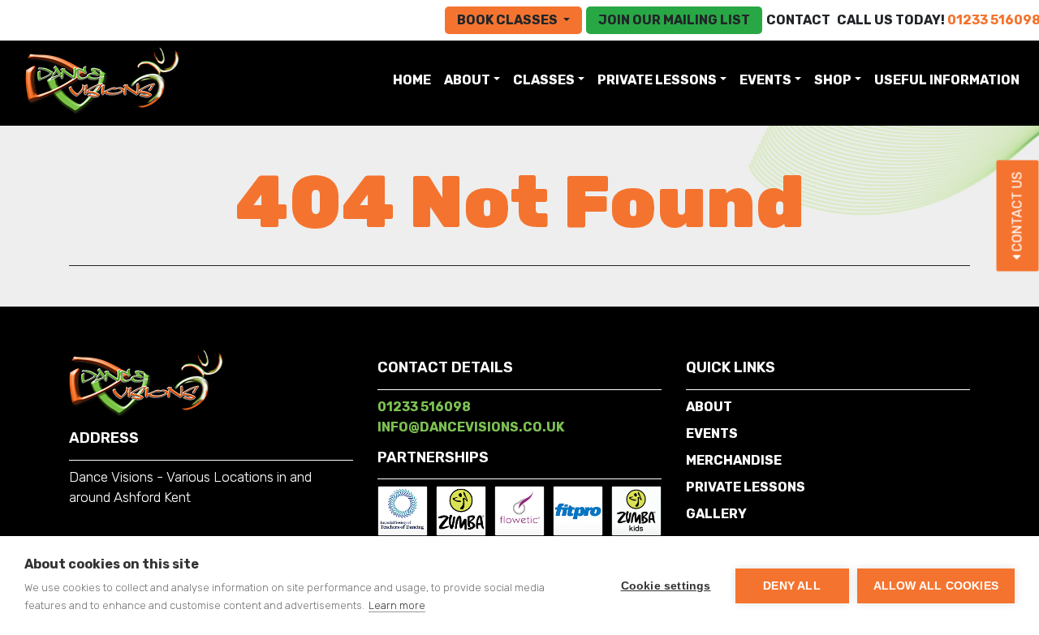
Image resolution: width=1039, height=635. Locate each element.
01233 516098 (424, 406)
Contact (798, 20)
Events (765, 80)
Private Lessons (657, 80)
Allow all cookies (935, 586)
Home (415, 79)
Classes (544, 80)
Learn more (397, 605)
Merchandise (734, 460)
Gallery (716, 513)
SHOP (832, 80)
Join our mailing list (674, 20)
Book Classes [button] (508, 20)
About (467, 80)
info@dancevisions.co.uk (470, 427)
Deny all (792, 586)
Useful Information (947, 80)
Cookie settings (666, 586)
